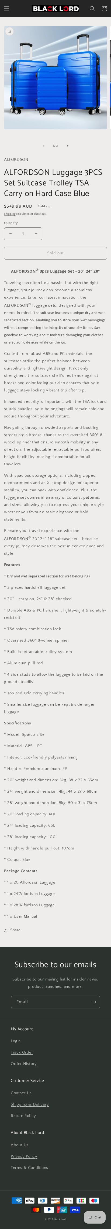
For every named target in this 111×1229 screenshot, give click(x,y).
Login (16, 1041)
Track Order (22, 1052)
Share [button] (15, 930)
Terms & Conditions (29, 1167)
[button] (7, 9)
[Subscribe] (94, 1002)
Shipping (10, 214)
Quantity (11, 223)
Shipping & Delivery (30, 1104)
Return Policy (23, 1115)
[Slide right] (67, 146)
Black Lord (60, 1219)
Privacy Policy (24, 1156)
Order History (24, 1063)
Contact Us (21, 1093)
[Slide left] (44, 146)
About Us (20, 1145)
